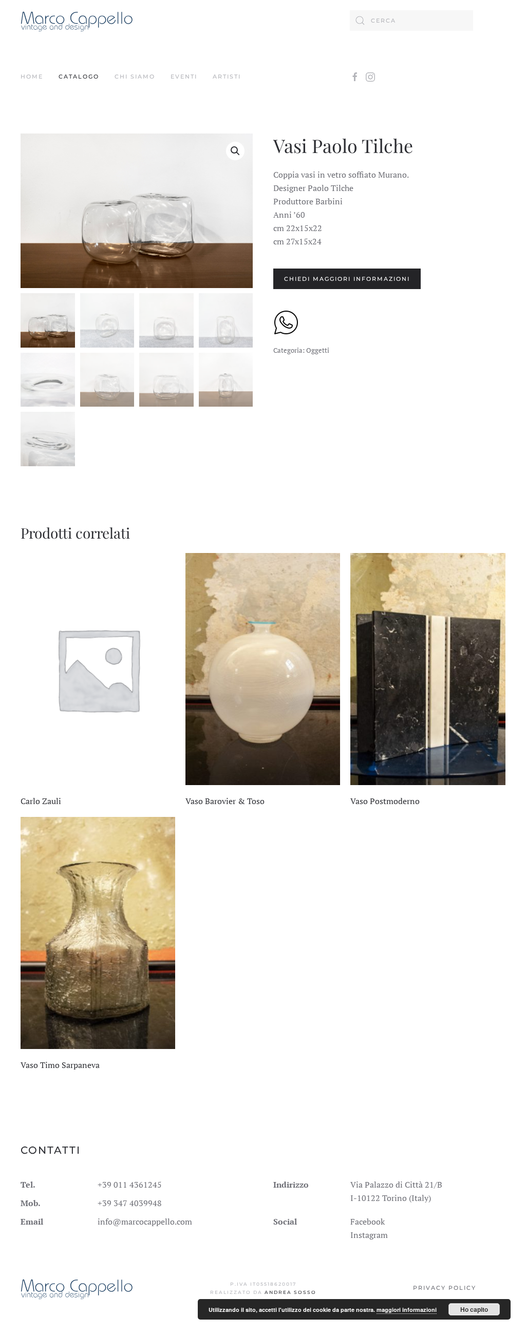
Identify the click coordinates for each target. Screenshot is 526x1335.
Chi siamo (135, 76)
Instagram (369, 1235)
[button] (235, 151)
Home (32, 76)
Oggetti (317, 350)
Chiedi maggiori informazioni (347, 278)
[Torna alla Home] (77, 20)
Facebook (367, 1221)
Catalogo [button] (79, 76)
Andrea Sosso (290, 1292)
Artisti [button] (227, 76)
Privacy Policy (444, 1287)
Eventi (184, 76)
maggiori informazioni (407, 1309)
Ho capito (474, 1309)
